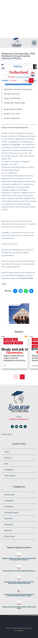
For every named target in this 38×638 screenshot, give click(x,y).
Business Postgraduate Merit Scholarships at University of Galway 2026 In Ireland (19, 595)
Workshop (8, 530)
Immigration (8, 470)
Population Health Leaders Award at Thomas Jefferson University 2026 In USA (19, 582)
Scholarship (8, 524)
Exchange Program (11, 512)
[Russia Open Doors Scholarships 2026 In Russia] (19, 567)
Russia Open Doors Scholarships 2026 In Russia (19, 570)
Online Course (9, 536)
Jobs (6, 464)
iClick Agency (19, 630)
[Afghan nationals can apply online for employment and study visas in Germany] (19, 554)
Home (6, 452)
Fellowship (8, 518)
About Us (7, 458)
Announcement (9, 476)
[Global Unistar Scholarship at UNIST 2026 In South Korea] (19, 603)
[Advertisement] (19, 19)
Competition (8, 501)
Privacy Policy (6, 434)
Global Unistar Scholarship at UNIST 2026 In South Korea (19, 607)
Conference (8, 507)
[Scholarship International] (16, 42)
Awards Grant (9, 495)
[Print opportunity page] (10, 297)
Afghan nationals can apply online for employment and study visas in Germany (19, 559)
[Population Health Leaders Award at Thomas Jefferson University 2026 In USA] (19, 578)
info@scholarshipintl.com (19, 419)
